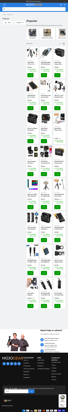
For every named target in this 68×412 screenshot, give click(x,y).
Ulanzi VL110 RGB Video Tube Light (32, 195)
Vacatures (26, 374)
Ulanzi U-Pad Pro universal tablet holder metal (31, 228)
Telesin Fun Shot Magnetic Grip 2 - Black (58, 261)
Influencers (40, 365)
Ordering (53, 368)
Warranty (53, 376)
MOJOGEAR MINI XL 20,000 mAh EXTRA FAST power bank (59, 228)
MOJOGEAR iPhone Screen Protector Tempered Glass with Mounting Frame (58, 129)
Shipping (53, 371)
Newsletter (26, 371)
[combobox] (34, 9)
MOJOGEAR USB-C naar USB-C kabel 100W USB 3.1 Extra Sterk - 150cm (46, 294)
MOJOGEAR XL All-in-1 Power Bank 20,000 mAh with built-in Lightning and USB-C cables (32, 96)
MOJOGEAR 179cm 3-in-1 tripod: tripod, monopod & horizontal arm (31, 63)
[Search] (4, 9)
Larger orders (40, 360)
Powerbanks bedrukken (43, 368)
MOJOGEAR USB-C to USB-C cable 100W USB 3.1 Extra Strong (32, 261)
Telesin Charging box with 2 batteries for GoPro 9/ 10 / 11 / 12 (32, 162)
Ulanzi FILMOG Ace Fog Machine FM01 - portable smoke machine (58, 294)
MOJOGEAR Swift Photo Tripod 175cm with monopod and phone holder (59, 195)
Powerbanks (32, 38)
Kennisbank (26, 377)
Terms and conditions (29, 368)
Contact (53, 365)
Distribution (40, 363)
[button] (4, 4)
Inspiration (26, 363)
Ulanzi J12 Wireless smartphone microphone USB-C (46, 228)
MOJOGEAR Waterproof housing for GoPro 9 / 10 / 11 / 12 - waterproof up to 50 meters (45, 129)
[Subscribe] (31, 391)
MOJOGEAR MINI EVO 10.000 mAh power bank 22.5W (46, 63)
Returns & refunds (56, 373)
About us (25, 360)
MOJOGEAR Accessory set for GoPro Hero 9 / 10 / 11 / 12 (45, 162)
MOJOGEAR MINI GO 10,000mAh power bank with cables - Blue (45, 261)
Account (53, 379)
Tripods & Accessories (47, 38)
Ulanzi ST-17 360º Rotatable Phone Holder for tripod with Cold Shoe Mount (59, 96)
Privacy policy (26, 365)
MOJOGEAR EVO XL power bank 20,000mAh (59, 162)
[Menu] (65, 395)
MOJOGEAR (9, 405)
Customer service (56, 362)
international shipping (35, 1)
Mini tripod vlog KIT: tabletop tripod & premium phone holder (46, 195)
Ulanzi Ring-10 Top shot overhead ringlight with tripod (46, 96)
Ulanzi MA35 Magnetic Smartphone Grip (31, 294)
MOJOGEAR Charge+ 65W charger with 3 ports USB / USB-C (59, 63)
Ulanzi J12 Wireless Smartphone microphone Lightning (32, 129)
